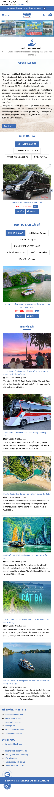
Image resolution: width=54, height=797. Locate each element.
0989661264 (23, 8)
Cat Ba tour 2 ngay (37, 233)
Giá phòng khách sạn (13, 744)
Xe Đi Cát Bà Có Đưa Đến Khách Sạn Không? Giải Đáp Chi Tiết (26, 434)
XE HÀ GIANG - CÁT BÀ (17, 157)
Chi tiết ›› (20, 211)
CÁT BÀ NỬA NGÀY (16, 252)
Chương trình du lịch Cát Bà (16, 751)
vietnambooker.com (13, 718)
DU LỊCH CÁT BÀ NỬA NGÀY (27, 246)
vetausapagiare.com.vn (14, 729)
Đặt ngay (33, 211)
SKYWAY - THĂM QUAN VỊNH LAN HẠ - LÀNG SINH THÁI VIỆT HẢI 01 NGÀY (27, 305)
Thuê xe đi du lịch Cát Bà (14, 766)
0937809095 (35, 8)
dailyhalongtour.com (13, 733)
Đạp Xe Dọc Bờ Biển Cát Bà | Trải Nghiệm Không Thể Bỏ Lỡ (26, 494)
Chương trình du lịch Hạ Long (16, 754)
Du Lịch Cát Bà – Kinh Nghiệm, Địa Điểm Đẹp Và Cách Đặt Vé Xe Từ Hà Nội (26, 682)
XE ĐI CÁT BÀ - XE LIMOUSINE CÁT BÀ (27, 203)
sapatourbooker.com (13, 722)
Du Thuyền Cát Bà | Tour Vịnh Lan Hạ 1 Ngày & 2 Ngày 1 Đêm (25, 556)
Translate (20, 4)
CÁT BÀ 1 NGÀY (15, 233)
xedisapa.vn (10, 726)
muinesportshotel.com (14, 715)
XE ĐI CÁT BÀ (40, 157)
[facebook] (44, 8)
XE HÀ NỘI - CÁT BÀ (27, 144)
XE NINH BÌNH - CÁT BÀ (27, 150)
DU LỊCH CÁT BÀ (27, 259)
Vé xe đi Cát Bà (11, 758)
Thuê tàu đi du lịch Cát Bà (15, 762)
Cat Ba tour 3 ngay (27, 239)
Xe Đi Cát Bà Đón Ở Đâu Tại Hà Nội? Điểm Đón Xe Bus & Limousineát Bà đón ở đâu (25, 372)
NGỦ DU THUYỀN (39, 252)
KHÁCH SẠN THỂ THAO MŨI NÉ (36, 781)
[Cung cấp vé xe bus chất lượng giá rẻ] (27, 42)
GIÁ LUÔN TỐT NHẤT (27, 48)
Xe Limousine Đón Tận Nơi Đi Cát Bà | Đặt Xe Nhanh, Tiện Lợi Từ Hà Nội (26, 621)
